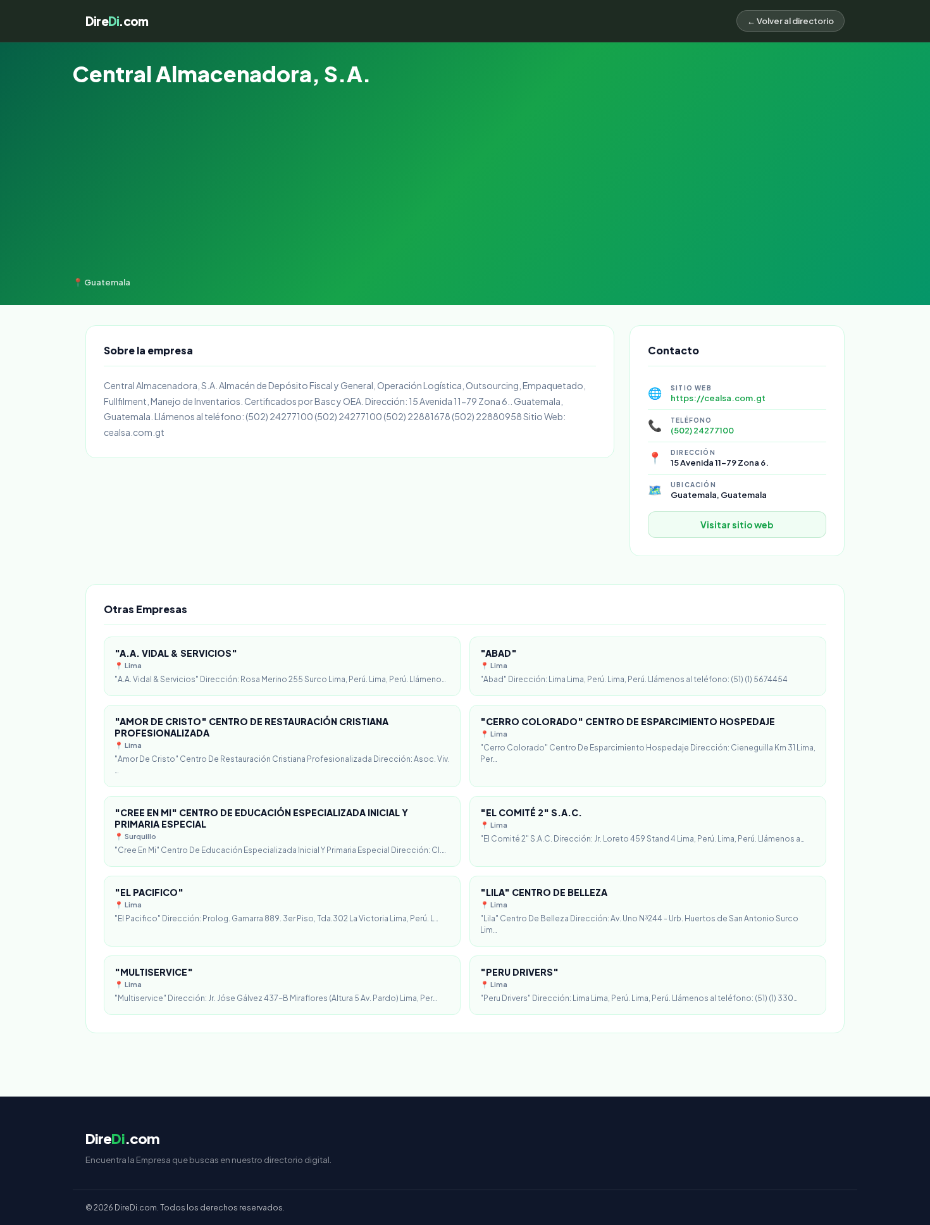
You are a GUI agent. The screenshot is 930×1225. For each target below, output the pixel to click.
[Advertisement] (465, 182)
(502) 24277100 (702, 430)
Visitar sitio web (737, 524)
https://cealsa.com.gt (718, 398)
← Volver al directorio (790, 21)
